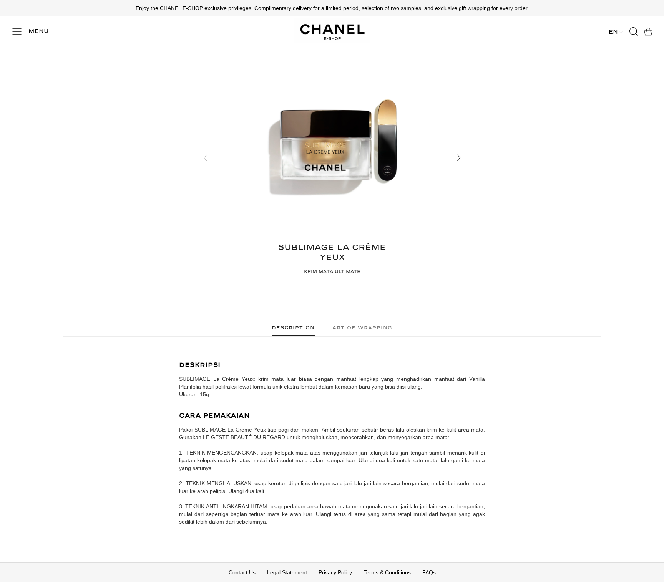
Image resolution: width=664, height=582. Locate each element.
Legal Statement (287, 572)
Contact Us (242, 572)
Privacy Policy (335, 572)
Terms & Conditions (387, 572)
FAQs (429, 572)
